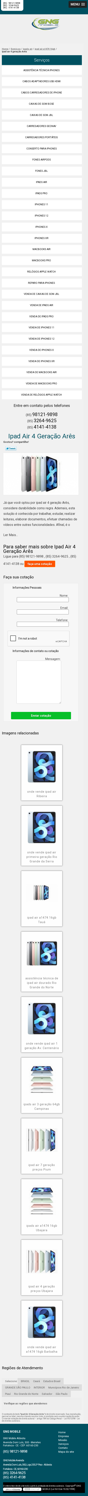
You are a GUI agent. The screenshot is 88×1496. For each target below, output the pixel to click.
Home (61, 1432)
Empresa (63, 1436)
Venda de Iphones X (41, 350)
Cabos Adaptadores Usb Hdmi (42, 81)
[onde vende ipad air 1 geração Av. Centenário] (41, 1016)
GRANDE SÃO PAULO (17, 1387)
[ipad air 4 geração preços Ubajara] (41, 1258)
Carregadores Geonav (41, 126)
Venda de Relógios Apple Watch (41, 394)
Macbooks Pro (41, 260)
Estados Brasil (51, 1381)
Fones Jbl (41, 170)
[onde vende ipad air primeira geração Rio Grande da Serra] (41, 824)
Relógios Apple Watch (41, 271)
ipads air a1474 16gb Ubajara (41, 1228)
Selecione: (11, 1381)
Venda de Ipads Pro (41, 316)
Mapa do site (66, 1451)
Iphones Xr (42, 238)
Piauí (8, 1393)
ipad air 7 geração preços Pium (41, 1167)
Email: (64, 607)
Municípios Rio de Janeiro (63, 1387)
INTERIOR (39, 1387)
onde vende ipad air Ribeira (41, 794)
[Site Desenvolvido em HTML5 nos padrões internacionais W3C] (32, 1489)
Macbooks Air (42, 249)
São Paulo (62, 1393)
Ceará (36, 1381)
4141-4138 (14, 8)
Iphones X (41, 227)
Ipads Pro (41, 193)
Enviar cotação (41, 715)
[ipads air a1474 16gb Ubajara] (41, 1198)
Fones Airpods (41, 159)
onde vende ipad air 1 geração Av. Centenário (42, 1046)
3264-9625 (45, 420)
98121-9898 (45, 414)
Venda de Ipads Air (41, 305)
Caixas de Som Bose (41, 103)
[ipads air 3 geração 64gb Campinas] (41, 1076)
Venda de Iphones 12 (41, 338)
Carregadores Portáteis (41, 137)
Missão (62, 1440)
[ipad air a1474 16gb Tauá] (41, 890)
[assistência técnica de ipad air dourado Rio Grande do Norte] (41, 950)
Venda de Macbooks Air (41, 372)
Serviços (42, 60)
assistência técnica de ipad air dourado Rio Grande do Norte (41, 983)
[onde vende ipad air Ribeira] (41, 764)
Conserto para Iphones (41, 148)
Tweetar (11, 448)
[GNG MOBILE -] (44, 22)
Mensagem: (53, 659)
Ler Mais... (10, 535)
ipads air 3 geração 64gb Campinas (42, 1106)
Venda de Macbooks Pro (41, 383)
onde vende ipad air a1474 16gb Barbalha (42, 1349)
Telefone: (62, 620)
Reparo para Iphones (41, 283)
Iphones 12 (41, 215)
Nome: (64, 595)
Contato (63, 1447)
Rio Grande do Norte (26, 1393)
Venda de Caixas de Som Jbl (41, 294)
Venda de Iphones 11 (41, 327)
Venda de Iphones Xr (41, 361)
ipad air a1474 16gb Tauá (41, 920)
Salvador (47, 1393)
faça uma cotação (40, 564)
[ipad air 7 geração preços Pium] (41, 1137)
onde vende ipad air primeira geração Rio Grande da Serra (41, 857)
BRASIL (25, 1381)
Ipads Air (41, 182)
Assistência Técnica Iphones (41, 70)
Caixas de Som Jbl (41, 115)
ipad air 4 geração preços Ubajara (41, 1289)
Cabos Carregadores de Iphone (41, 92)
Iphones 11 (41, 204)
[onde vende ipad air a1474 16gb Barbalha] (41, 1319)
